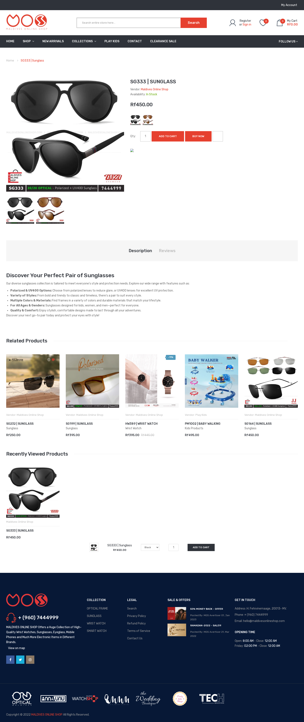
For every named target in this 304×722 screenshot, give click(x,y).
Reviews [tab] (167, 250)
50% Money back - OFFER (206, 608)
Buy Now (198, 136)
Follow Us (287, 41)
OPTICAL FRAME (97, 608)
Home (10, 60)
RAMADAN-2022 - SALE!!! (205, 625)
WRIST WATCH (96, 623)
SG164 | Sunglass (258, 424)
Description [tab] (140, 250)
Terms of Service (138, 631)
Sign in (247, 24)
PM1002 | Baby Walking (202, 424)
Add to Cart (168, 136)
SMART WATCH (97, 631)
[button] (10, 387)
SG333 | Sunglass (20, 530)
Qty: (133, 136)
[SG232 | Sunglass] (33, 381)
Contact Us (134, 638)
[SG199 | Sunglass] (92, 381)
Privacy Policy (136, 616)
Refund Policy (136, 623)
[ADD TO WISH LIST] (218, 136)
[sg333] (20, 209)
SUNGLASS (94, 616)
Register (245, 21)
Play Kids (201, 414)
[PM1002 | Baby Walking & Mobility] (211, 381)
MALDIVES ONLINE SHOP (46, 714)
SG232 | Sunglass (20, 424)
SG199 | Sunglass (79, 424)
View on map (16, 648)
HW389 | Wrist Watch (141, 424)
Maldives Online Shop (154, 89)
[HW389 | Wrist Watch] (152, 381)
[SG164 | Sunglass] (271, 381)
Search (132, 608)
